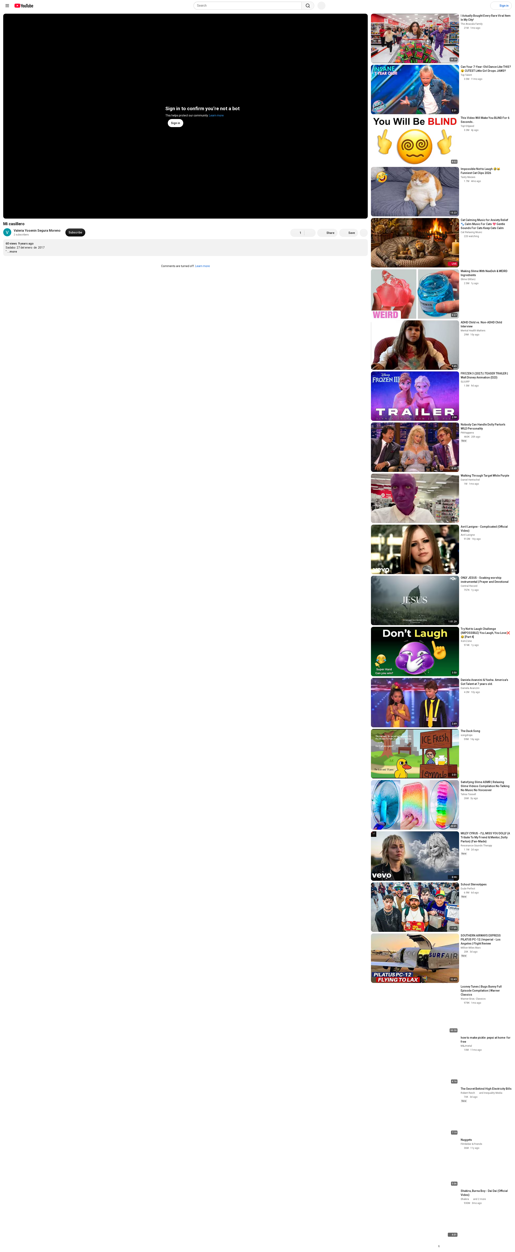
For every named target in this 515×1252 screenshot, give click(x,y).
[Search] (307, 6)
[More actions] (364, 233)
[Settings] (484, 5)
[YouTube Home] (23, 5)
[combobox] (249, 5)
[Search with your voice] (321, 6)
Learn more (216, 115)
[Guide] (7, 5)
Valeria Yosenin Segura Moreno (37, 230)
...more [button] (12, 251)
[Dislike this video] (310, 233)
